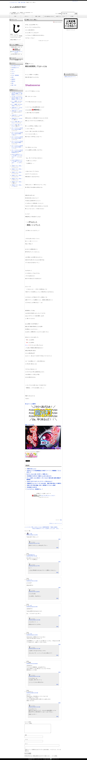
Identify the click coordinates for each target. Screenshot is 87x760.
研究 (12, 77)
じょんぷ (15, 108)
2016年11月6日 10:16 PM (32, 534)
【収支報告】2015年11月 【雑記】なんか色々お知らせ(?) (39, 476)
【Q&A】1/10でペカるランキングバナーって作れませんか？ (39, 481)
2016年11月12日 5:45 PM (32, 634)
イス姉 (30, 533)
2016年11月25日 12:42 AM (34, 676)
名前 (26, 735)
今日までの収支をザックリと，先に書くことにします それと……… (47, 528)
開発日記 (13, 81)
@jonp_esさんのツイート (70, 76)
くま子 (30, 605)
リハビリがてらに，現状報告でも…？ (35, 489)
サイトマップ (75, 1)
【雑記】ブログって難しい (17, 165)
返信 (59, 539)
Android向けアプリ (15, 67)
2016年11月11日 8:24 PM (32, 606)
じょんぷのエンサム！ (14, 2)
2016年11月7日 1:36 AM (32, 556)
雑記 (24, 2)
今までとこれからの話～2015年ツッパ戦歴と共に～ (38, 474)
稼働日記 (13, 79)
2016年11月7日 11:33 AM (32, 580)
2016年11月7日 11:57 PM (34, 543)
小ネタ (13, 73)
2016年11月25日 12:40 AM (34, 619)
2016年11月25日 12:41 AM (34, 648)
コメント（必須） (28, 723)
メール (26, 739)
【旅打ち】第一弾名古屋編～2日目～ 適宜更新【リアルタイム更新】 (41, 485)
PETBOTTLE (32, 554)
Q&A (13, 69)
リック (30, 579)
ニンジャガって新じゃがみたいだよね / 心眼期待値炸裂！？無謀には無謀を (41, 527)
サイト (26, 743)
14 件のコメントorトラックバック (55, 523)
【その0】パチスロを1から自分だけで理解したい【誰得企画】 (17, 93)
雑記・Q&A (21, 2)
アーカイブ (12, 59)
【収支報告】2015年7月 (32, 487)
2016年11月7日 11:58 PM (34, 591)
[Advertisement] (52, 7)
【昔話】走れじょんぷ (31, 468)
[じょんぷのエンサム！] (18, 8)
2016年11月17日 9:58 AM (32, 663)
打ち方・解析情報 (15, 75)
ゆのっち (18, 99)
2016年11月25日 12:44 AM (34, 706)
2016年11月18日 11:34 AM (32, 692)
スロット (13, 71)
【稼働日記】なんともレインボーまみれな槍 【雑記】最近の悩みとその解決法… (44, 483)
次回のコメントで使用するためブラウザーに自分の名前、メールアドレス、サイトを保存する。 (43, 750)
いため (30, 633)
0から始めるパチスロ (16, 65)
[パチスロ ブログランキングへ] (35, 495)
